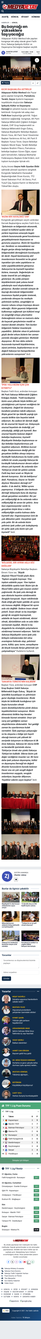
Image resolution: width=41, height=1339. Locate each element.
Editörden (16, 1082)
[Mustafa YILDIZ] (6, 1010)
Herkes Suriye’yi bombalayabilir (25, 1096)
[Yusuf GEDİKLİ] (6, 1041)
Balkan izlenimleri (19, 1043)
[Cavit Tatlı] (6, 1094)
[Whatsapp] (32, 1262)
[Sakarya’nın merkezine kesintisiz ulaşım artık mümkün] (11, 936)
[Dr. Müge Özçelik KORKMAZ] (6, 1062)
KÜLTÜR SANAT (18, 1292)
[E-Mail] (16, 879)
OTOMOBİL (27, 1294)
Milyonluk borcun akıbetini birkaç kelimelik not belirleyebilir (10, 925)
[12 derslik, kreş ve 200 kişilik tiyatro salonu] (30, 897)
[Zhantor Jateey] (7, 876)
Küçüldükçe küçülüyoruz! (22, 1085)
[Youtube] (24, 1262)
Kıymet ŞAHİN (18, 1018)
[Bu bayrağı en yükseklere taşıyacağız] (20, 68)
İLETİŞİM (7, 1297)
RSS (7, 1311)
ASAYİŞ (5, 16)
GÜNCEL (15, 16)
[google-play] (26, 1301)
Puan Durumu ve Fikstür (13, 1276)
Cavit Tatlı (17, 1093)
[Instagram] (16, 1262)
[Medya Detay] (20, 7)
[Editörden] (6, 1084)
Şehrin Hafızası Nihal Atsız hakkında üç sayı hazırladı (23, 1032)
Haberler (5, 22)
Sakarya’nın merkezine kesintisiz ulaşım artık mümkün (10, 944)
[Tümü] (38, 991)
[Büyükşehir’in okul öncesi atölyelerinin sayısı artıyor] (11, 897)
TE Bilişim (26, 1318)
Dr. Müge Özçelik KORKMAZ (23, 1060)
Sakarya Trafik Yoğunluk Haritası (16, 1273)
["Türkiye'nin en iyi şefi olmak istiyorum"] (30, 916)
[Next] (28, 1262)
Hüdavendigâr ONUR (21, 1028)
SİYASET (25, 16)
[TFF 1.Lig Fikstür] (38, 1168)
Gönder (6, 978)
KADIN (16, 1294)
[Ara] (2, 11)
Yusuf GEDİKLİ (18, 1040)
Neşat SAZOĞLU (18, 997)
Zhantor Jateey (20, 875)
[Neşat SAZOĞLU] (6, 999)
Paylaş (6, 83)
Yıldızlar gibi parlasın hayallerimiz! (20, 1021)
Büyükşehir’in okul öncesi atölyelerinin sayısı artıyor (10, 905)
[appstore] (14, 1301)
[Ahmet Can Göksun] (6, 1052)
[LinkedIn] (20, 1262)
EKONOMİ (7, 1294)
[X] (12, 1262)
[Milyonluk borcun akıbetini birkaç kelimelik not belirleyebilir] (11, 916)
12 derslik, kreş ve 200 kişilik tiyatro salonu (29, 905)
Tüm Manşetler (9, 1278)
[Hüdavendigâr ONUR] (6, 1031)
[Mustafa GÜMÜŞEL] (6, 1073)
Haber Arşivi (8, 1283)
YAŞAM (6, 1292)
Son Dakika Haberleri (12, 1281)
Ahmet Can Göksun (20, 1051)
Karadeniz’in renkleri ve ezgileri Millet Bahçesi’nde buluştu (29, 944)
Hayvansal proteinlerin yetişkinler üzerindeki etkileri (24, 1011)
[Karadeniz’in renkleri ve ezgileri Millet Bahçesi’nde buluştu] (30, 936)
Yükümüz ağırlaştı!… (20, 1075)
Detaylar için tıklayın (20, 1160)
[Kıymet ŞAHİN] (6, 1020)
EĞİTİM (30, 1292)
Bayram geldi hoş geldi (21, 1053)
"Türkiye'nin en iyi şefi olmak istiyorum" (29, 924)
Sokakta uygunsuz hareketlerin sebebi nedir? (25, 1000)
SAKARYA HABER (29, 1297)
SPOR (15, 1289)
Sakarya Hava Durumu (12, 1271)
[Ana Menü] (2, 2)
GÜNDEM (35, 16)
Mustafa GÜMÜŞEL (20, 1072)
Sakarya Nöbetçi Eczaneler (14, 1268)
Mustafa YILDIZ (18, 1007)
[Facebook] (8, 1262)
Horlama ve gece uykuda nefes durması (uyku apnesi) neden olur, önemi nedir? (25, 1064)
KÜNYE (16, 1297)
